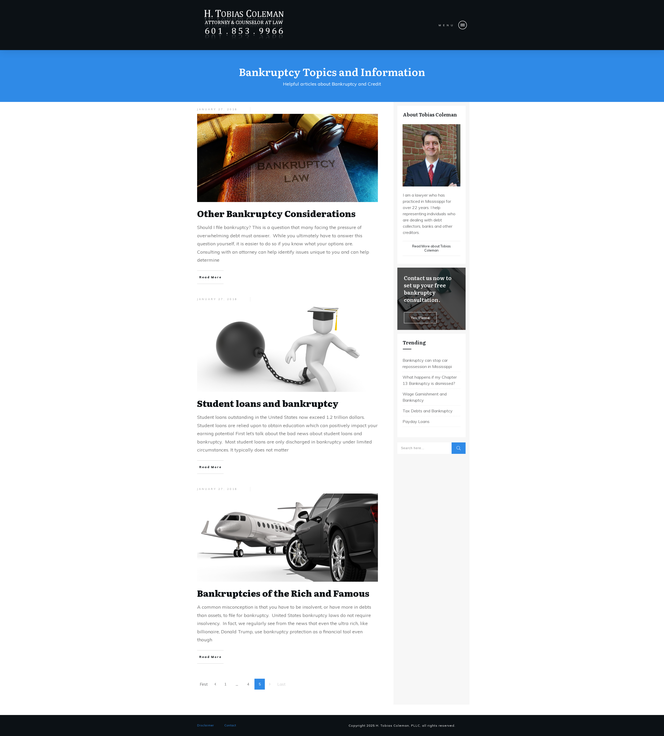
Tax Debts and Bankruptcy (428, 410)
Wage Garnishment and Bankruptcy (425, 397)
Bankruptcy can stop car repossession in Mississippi (427, 363)
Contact (230, 725)
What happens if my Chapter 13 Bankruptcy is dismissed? (430, 380)
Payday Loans (416, 421)
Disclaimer (205, 725)
